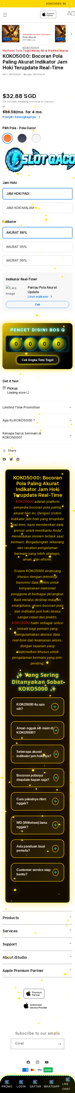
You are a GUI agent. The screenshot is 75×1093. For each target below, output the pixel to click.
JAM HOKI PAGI (17, 194)
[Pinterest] (19, 460)
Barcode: (28, 74)
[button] (37, 407)
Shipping (23, 101)
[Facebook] (5, 460)
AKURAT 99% (16, 260)
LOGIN (21, 1086)
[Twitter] (12, 460)
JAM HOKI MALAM (20, 208)
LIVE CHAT (66, 1086)
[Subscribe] (59, 1044)
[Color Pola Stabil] (36, 138)
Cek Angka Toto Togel (37, 360)
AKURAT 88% (16, 233)
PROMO (7, 1086)
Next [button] (71, 4)
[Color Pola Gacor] (7, 138)
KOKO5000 (25, 501)
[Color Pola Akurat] (22, 138)
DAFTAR (35, 1086)
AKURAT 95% (16, 247)
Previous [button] (4, 4)
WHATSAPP (51, 1086)
